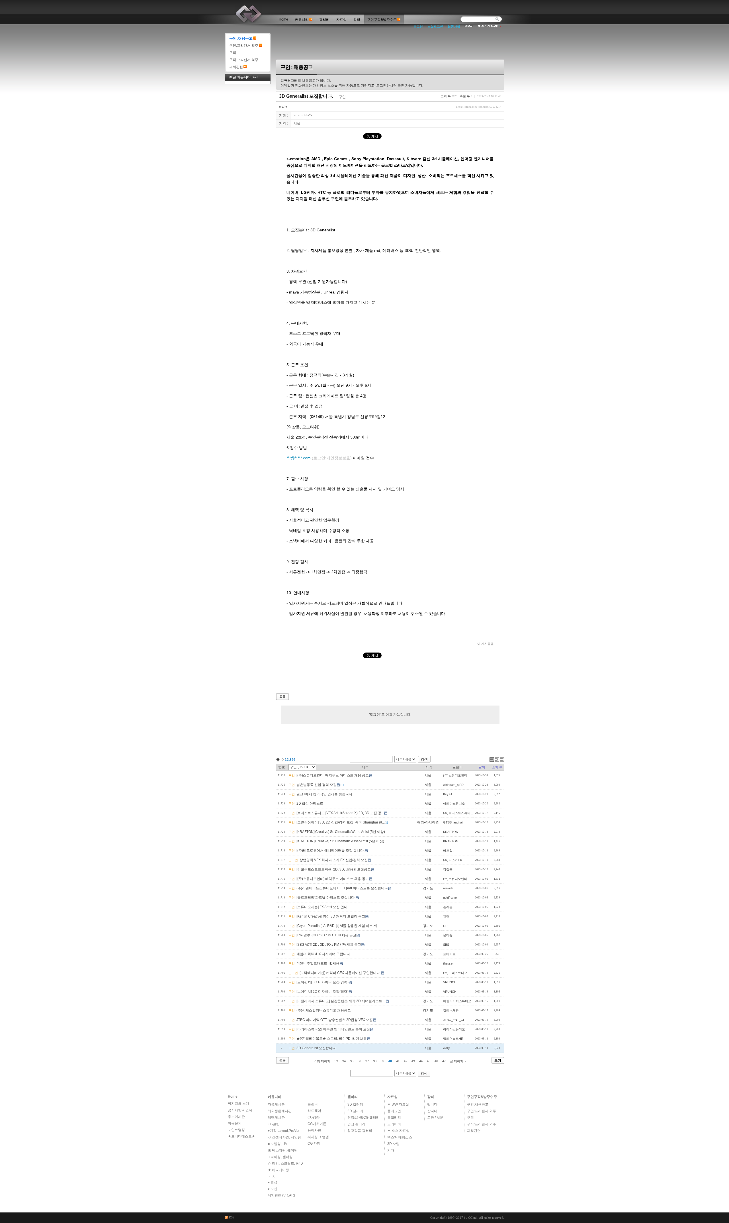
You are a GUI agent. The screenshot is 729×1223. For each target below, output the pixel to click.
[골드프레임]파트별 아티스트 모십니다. (325, 898)
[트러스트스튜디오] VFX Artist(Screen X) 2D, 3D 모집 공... (340, 813)
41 (398, 1061)
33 (336, 1061)
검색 (424, 759)
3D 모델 (393, 1144)
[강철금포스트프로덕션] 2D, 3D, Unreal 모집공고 (333, 869)
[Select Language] (490, 26)
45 (428, 1061)
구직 (232, 53)
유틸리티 (394, 1118)
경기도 (428, 888)
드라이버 (394, 1124)
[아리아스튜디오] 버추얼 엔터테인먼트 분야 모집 (333, 1029)
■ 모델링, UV (277, 1144)
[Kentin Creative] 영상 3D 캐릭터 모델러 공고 (330, 916)
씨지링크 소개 (238, 1104)
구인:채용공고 (241, 38)
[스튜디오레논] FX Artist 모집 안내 (321, 907)
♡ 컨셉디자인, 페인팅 (284, 1137)
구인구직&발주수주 (382, 20)
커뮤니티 (302, 20)
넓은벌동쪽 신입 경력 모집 (316, 785)
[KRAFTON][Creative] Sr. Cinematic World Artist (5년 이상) (340, 832)
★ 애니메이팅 (278, 1170)
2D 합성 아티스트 (309, 804)
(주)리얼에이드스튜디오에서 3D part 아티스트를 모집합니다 (342, 888)
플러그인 (394, 1111)
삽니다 (432, 1111)
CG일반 (274, 1124)
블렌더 (313, 1104)
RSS (231, 1217)
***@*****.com (319, 458)
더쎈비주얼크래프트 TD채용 (317, 963)
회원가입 (454, 26)
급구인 (293, 860)
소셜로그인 (435, 26)
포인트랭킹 (236, 1130)
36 (359, 1061)
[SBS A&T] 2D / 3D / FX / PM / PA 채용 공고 (328, 945)
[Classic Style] (492, 759)
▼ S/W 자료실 (398, 1104)
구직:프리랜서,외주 (243, 60)
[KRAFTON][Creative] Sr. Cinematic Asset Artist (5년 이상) (340, 841)
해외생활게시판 (280, 1111)
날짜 (481, 767)
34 (344, 1061)
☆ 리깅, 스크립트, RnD (285, 1163)
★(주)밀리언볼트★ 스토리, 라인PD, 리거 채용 (331, 1039)
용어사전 (314, 1130)
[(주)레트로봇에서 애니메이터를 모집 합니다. (330, 851)
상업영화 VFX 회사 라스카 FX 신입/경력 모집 (334, 860)
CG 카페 (314, 1143)
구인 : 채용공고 (296, 67)
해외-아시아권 (428, 822)
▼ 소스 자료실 (398, 1131)
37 (367, 1061)
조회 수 (497, 767)
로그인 (418, 26)
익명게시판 (276, 1118)
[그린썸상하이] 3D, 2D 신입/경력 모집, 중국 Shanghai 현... (340, 822)
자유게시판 (276, 1104)
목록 (282, 697)
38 (374, 1061)
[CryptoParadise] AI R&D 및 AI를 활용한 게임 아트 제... (338, 926)
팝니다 (432, 1104)
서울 (428, 775)
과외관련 (236, 67)
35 (351, 1061)
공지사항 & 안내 (240, 1110)
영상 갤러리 (356, 1124)
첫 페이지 (323, 1061)
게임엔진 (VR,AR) (281, 1195)
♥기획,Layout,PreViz (283, 1131)
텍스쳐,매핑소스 (399, 1137)
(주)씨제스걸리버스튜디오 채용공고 (323, 1010)
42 (405, 1061)
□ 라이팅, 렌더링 (280, 1157)
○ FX (271, 1176)
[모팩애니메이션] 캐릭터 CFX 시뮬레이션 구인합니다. (340, 973)
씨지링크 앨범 (318, 1137)
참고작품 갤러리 (359, 1131)
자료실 (341, 20)
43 (413, 1061)
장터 (356, 20)
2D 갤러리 (355, 1111)
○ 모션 (272, 1189)
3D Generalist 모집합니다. (306, 96)
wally (283, 107)
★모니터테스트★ (241, 1136)
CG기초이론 (317, 1124)
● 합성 (272, 1182)
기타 (390, 1150)
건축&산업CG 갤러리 (363, 1118)
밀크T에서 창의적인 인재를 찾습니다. (324, 794)
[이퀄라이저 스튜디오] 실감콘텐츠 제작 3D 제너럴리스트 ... (341, 1001)
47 (444, 1061)
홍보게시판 (236, 1117)
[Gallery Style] (502, 759)
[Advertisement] (393, 45)
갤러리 (324, 20)
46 (436, 1061)
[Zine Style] (497, 759)
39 (382, 1061)
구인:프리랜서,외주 (243, 46)
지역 (428, 767)
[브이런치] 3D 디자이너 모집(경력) (322, 982)
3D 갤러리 (355, 1104)
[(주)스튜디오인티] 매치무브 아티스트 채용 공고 (332, 775)
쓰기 (497, 1061)
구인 (342, 97)
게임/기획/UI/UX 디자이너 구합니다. (323, 954)
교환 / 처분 (435, 1118)
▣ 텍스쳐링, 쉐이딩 (283, 1150)
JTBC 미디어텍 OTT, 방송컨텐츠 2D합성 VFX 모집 (334, 1020)
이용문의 (234, 1123)
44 (421, 1061)
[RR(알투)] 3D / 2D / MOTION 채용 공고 (326, 935)
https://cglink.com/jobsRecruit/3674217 (478, 106)
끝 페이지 (456, 1061)
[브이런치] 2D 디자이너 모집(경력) (322, 992)
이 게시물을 (485, 643)
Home (283, 19)
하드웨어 (314, 1111)
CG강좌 (314, 1117)
